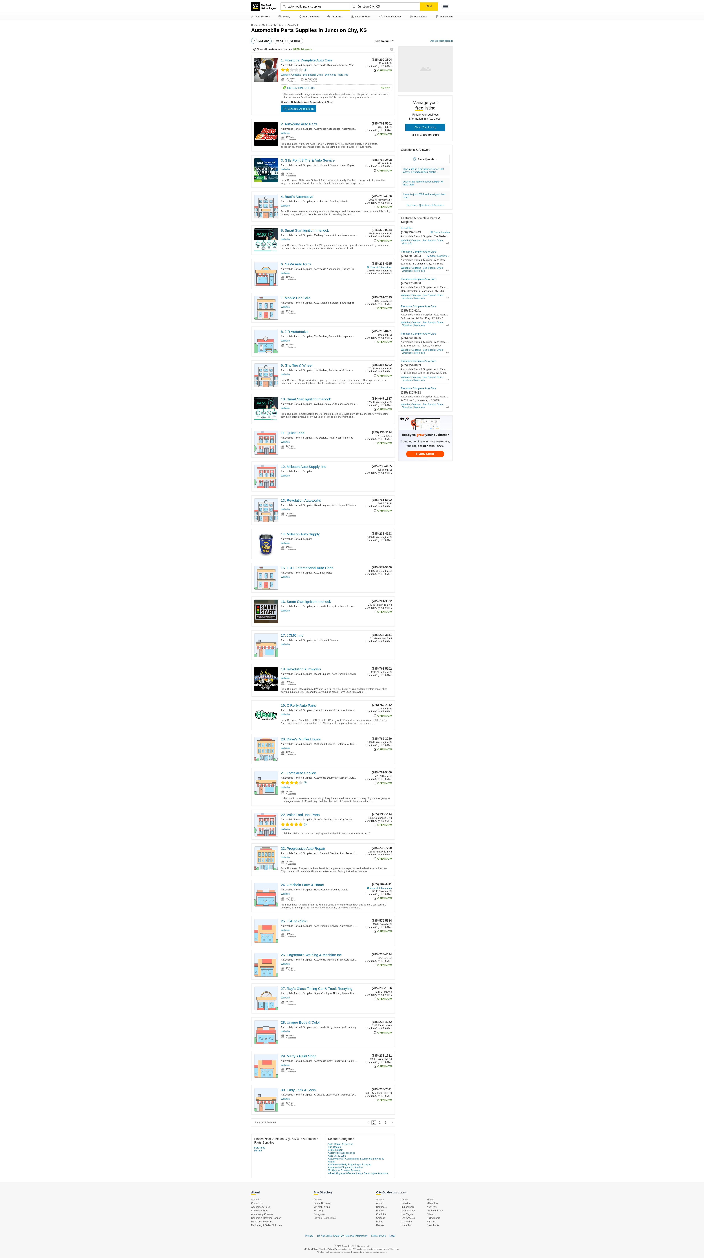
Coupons (296, 75)
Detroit (405, 1199)
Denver (380, 1225)
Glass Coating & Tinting (327, 993)
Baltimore (381, 1207)
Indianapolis (408, 1207)
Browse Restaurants (325, 1218)
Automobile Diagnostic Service (331, 65)
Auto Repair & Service (326, 165)
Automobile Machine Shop (328, 959)
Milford (258, 1150)
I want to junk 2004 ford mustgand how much (424, 196)
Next (391, 1122)
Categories (319, 1214)
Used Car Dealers (343, 819)
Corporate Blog (259, 1210)
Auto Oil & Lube (337, 1155)
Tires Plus (406, 228)
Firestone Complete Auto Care (418, 251)
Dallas (379, 1221)
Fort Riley (259, 1147)
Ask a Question (427, 159)
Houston (406, 1203)
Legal (392, 1236)
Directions (330, 75)
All (281, 41)
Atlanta (380, 1199)
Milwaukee (432, 1203)
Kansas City (408, 1210)
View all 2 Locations (381, 888)
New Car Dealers (323, 819)
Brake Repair (347, 165)
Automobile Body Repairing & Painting (335, 1027)
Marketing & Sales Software (266, 1225)
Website (285, 75)
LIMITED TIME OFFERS (338, 88)
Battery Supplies (351, 269)
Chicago (380, 1218)
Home (254, 25)
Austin (379, 1203)
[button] (445, 6)
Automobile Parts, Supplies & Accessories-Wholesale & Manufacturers (353, 606)
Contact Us (257, 1203)
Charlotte (381, 1214)
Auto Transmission (350, 853)
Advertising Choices (262, 1214)
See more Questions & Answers (425, 205)
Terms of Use (378, 1236)
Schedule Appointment (301, 108)
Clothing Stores (322, 235)
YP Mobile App (322, 1207)
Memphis (406, 1225)
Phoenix (431, 1221)
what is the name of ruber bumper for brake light (423, 183)
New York (432, 1207)
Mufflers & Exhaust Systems (330, 744)
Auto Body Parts (323, 572)
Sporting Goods (339, 889)
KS (263, 25)
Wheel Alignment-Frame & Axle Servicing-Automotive (358, 1173)
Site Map (319, 1210)
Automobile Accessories (327, 128)
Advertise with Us (260, 1207)
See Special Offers (313, 75)
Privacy (309, 1236)
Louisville (407, 1221)
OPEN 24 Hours (302, 49)
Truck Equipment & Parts (328, 710)
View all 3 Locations (381, 267)
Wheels (344, 201)
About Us (256, 1199)
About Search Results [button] (441, 41)
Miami (430, 1199)
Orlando (431, 1214)
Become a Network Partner (266, 1218)
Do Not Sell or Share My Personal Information (342, 1236)
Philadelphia (433, 1218)
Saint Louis (433, 1225)
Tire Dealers (320, 336)
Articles (318, 1199)
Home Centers (322, 889)
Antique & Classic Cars (327, 1094)
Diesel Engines (322, 505)
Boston (380, 1210)
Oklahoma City (435, 1210)
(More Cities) (399, 1192)
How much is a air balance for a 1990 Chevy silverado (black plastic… (423, 170)
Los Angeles (408, 1218)
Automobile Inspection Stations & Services (352, 336)
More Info (343, 75)
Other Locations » (440, 256)
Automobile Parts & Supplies (296, 65)
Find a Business (322, 1203)
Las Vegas (407, 1214)
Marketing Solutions (262, 1221)
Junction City (276, 25)
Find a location (442, 232)
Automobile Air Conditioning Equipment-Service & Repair (356, 1160)
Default (385, 40)
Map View (263, 41)
